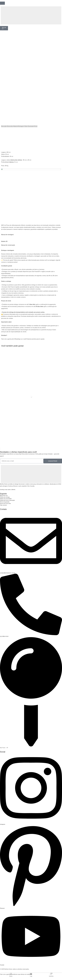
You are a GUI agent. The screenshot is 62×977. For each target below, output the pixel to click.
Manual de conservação (8, 245)
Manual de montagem (7, 234)
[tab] (4, 126)
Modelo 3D (4, 241)
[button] (2, 3)
